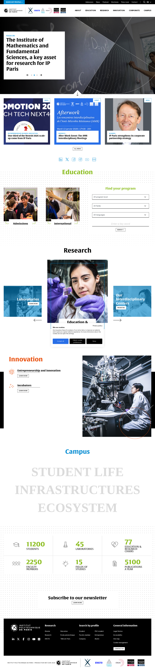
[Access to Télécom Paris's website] (131, 662)
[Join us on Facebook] (73, 159)
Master (47, 631)
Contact (135, 2)
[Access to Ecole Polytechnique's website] (88, 663)
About (78, 10)
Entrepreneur (99, 635)
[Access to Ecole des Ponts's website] (109, 662)
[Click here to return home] (13, 10)
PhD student (99, 631)
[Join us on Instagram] (80, 159)
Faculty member (84, 635)
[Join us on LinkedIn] (60, 159)
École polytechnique (67, 635)
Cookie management (120, 643)
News (98, 2)
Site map (116, 639)
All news (77, 149)
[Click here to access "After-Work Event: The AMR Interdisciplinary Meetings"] (77, 121)
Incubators (24, 385)
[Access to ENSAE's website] (120, 662)
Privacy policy (97, 326)
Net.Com (48, 663)
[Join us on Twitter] (67, 159)
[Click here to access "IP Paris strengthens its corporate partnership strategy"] (128, 121)
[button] (14, 2)
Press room (125, 2)
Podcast (106, 2)
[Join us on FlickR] (94, 159)
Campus (147, 10)
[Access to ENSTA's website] (98, 662)
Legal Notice (118, 631)
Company (82, 639)
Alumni (97, 639)
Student (82, 631)
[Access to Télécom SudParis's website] (141, 662)
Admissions (89, 2)
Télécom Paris (65, 639)
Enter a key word (120, 223)
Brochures (115, 2)
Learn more (33, 304)
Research (104, 10)
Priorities (121, 308)
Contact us (119, 649)
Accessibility (117, 635)
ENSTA (47, 639)
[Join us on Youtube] (87, 159)
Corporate (134, 10)
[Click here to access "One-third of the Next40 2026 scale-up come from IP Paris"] (27, 121)
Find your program (120, 188)
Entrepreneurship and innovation (39, 370)
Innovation (119, 10)
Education (90, 10)
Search (120, 230)
